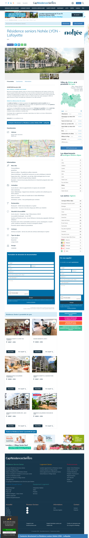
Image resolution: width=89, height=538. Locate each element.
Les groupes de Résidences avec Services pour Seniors (20, 481)
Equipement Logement (41, 484)
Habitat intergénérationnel (13, 497)
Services (35, 493)
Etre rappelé (21, 351)
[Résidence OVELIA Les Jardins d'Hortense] (17, 364)
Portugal (73, 245)
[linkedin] (11, 3)
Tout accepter (9, 529)
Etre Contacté (78, 23)
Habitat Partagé (10, 488)
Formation (69, 481)
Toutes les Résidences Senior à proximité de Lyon (21, 431)
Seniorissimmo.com (31, 525)
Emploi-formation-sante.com (54, 523)
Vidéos (72, 8)
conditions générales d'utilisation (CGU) (48, 308)
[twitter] (8, 3)
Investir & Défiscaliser (38, 8)
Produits (35, 491)
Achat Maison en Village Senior (48, 473)
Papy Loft (8, 491)
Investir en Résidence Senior (13, 475)
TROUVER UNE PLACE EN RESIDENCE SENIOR (70, 323)
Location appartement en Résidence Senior (51, 468)
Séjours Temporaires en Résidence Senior (16, 472)
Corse (71, 212)
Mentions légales (57, 510)
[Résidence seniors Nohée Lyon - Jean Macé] (17, 401)
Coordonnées (19, 81)
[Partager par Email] (25, 45)
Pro (83, 8)
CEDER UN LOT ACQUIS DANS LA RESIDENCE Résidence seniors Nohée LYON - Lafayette (70, 328)
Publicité (76, 510)
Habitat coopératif (11, 495)
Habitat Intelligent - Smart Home (14, 493)
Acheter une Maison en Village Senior (15, 477)
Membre (73, 3)
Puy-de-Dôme (71, 182)
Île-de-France (71, 223)
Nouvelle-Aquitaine (71, 228)
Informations (28, 81)
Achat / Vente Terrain (72, 470)
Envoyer (31, 297)
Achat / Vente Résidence (73, 468)
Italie (73, 251)
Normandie (71, 226)
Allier (71, 163)
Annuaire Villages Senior (12, 470)
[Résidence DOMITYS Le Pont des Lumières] (17, 327)
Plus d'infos (11, 351)
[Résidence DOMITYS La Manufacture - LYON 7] (44, 364)
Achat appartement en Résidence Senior (50, 472)
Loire (71, 177)
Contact (19, 3)
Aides (34, 489)
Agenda (78, 8)
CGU (54, 508)
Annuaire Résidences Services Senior (15, 468)
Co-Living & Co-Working (73, 525)
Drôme (71, 171)
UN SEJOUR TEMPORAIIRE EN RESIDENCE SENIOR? (70, 318)
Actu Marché (70, 477)
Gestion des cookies (55, 531)
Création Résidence (72, 472)
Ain (71, 160)
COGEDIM (13, 248)
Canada (73, 248)
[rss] (13, 3)
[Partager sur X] (15, 45)
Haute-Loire (71, 179)
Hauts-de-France (71, 220)
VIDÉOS (8, 510)
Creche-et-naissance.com (73, 523)
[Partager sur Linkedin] (19, 45)
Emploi (68, 479)
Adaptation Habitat (38, 488)
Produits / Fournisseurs (73, 473)
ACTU (7, 508)
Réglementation (71, 475)
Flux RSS (8, 514)
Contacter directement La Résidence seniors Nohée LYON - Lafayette (28, 123)
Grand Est (71, 217)
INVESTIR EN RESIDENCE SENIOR (71, 314)
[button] (31, 147)
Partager (11, 44)
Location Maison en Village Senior (48, 470)
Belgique (73, 242)
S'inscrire (78, 3)
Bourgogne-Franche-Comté (71, 203)
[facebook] (6, 3)
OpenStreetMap (52, 156)
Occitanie (71, 231)
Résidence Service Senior (12, 8)
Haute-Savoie (71, 191)
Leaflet (37, 156)
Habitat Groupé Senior (14, 484)
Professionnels (72, 464)
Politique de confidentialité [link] (9, 535)
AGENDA (8, 512)
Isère (71, 174)
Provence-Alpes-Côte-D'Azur (71, 237)
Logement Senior (25, 8)
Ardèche (71, 165)
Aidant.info (49, 525)
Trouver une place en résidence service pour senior (19, 473)
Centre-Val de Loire (71, 209)
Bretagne (71, 206)
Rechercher (66, 23)
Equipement (60, 8)
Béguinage (9, 489)
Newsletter (25, 3)
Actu (66, 8)
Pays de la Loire (71, 234)
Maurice (73, 240)
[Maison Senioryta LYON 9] (44, 327)
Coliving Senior (10, 479)
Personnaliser (9, 532)
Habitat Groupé (51, 8)
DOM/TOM (71, 214)
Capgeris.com (29, 523)
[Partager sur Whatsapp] (22, 45)
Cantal (71, 168)
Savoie (71, 188)
